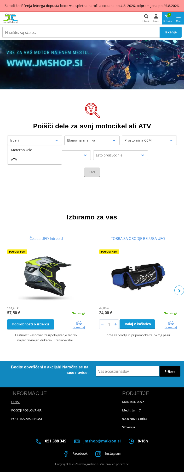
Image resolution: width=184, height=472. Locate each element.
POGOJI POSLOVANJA (26, 410)
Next (179, 290)
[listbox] (34, 155)
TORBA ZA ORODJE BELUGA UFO (138, 238)
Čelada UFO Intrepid (46, 238)
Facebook (79, 453)
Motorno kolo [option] (21, 150)
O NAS (15, 402)
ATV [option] (14, 159)
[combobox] (34, 140)
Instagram (112, 453)
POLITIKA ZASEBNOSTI (27, 418)
